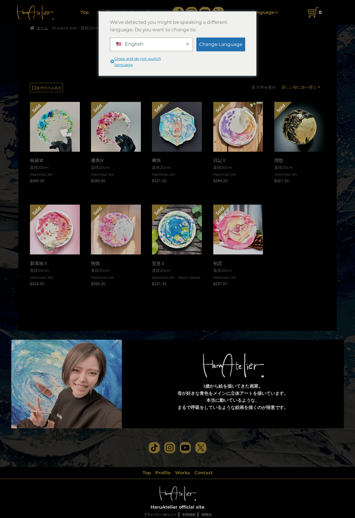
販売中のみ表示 (46, 88)
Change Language (220, 44)
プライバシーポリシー (160, 514)
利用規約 (189, 514)
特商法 (207, 514)
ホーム (42, 27)
